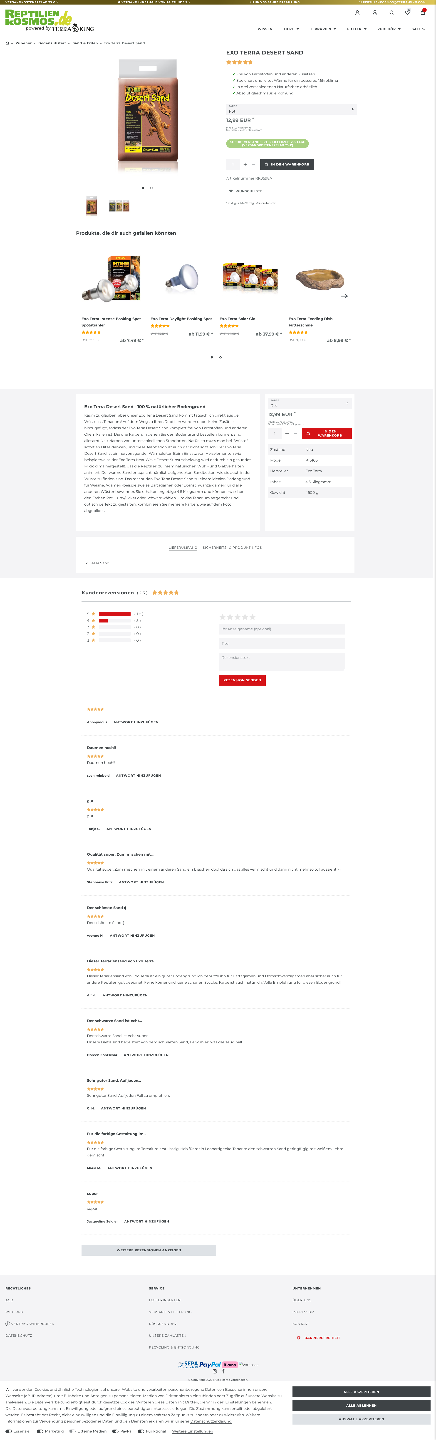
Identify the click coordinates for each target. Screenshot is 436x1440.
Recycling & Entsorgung (174, 1347)
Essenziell (22, 1431)
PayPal (126, 1431)
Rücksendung (163, 1324)
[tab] (183, 547)
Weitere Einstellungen (192, 1431)
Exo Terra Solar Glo (237, 319)
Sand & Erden (85, 43)
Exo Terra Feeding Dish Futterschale (311, 322)
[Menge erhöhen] (245, 164)
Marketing (54, 1431)
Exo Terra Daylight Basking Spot (181, 319)
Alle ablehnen (361, 1405)
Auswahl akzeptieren (361, 1419)
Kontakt (300, 1324)
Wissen (265, 29)
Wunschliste (249, 191)
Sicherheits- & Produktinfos (232, 548)
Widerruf (15, 1312)
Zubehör (387, 29)
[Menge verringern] (253, 164)
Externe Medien (92, 1431)
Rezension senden (242, 680)
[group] (113, 279)
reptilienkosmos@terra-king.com (394, 2)
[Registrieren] (375, 13)
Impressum (303, 1312)
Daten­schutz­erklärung (211, 1421)
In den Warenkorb (290, 164)
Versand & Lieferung (170, 1312)
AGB (9, 1300)
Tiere (289, 29)
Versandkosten (266, 203)
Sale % (418, 29)
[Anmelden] (358, 13)
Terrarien (321, 29)
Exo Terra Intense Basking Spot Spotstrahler (111, 322)
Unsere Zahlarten (167, 1336)
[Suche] (392, 13)
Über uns (302, 1300)
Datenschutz (18, 1336)
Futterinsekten (165, 1300)
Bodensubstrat (51, 43)
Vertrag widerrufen (32, 1324)
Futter (355, 29)
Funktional (156, 1431)
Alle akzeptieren (361, 1392)
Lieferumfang (183, 548)
